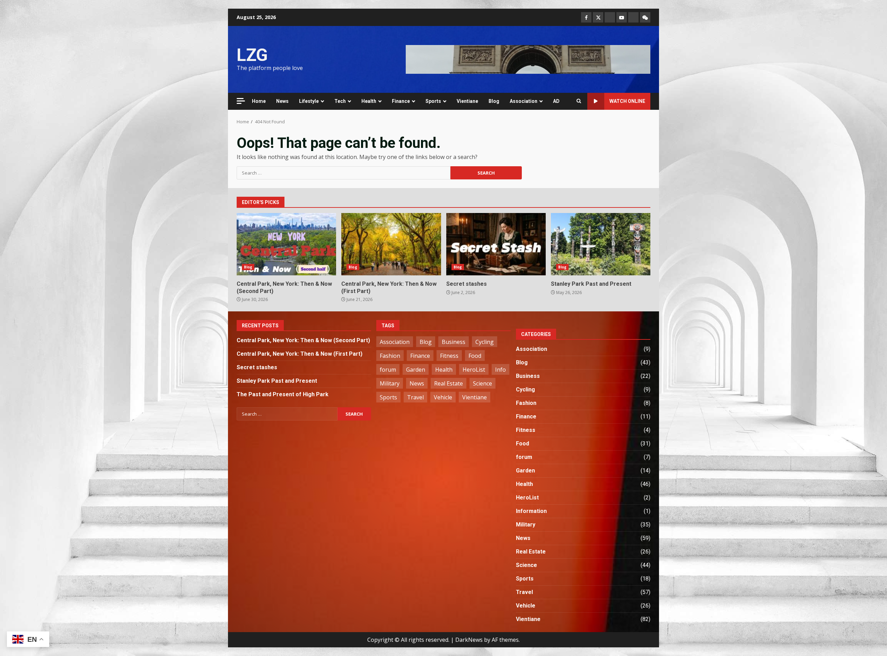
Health (368, 101)
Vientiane (467, 101)
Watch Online (627, 101)
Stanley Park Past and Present (600, 244)
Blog (494, 101)
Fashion (390, 356)
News (282, 101)
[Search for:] (343, 172)
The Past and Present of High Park (282, 394)
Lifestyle (309, 101)
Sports (433, 101)
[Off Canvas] (241, 101)
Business (453, 342)
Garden (415, 369)
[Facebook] (586, 17)
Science (482, 383)
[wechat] (645, 17)
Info (500, 369)
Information (531, 511)
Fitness (449, 356)
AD (556, 101)
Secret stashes (496, 244)
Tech (340, 101)
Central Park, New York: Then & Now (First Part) (391, 244)
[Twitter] (598, 17)
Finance (401, 101)
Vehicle (443, 397)
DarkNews (469, 640)
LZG (252, 55)
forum (388, 369)
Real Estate (448, 383)
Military (389, 383)
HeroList (474, 369)
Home (259, 101)
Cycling (484, 342)
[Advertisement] (528, 59)
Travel (415, 397)
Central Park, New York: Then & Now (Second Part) (286, 244)
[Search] (579, 101)
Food (474, 356)
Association (523, 101)
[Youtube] (621, 17)
